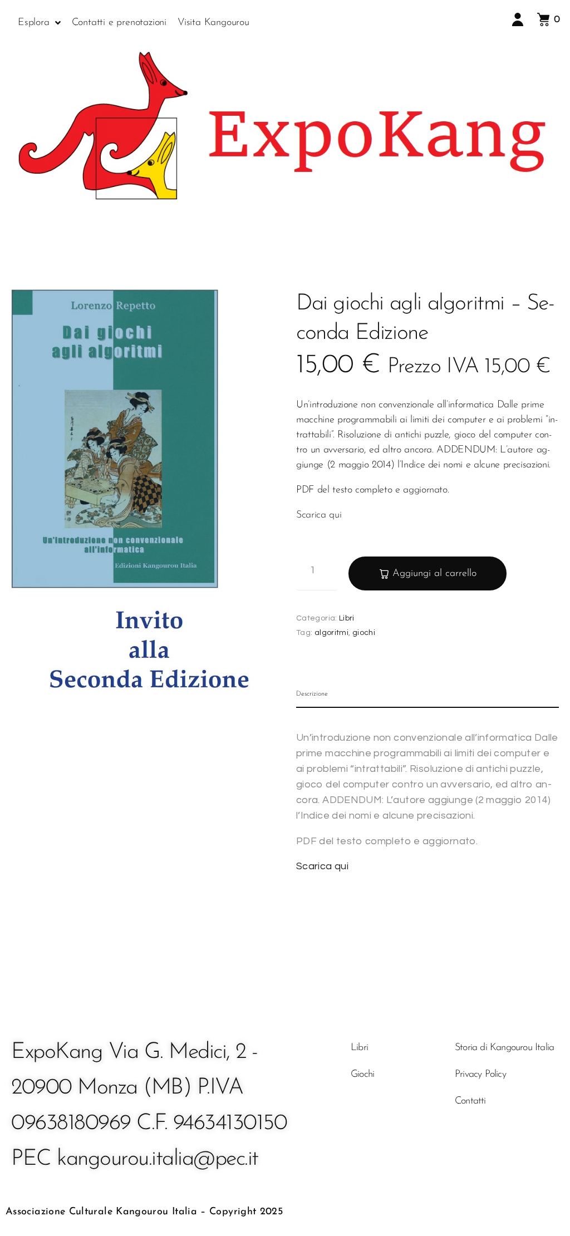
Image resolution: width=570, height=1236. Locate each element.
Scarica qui (318, 515)
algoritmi (331, 633)
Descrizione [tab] (312, 694)
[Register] (520, 22)
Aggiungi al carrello (434, 574)
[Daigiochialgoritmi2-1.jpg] (148, 497)
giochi (363, 633)
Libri (347, 618)
